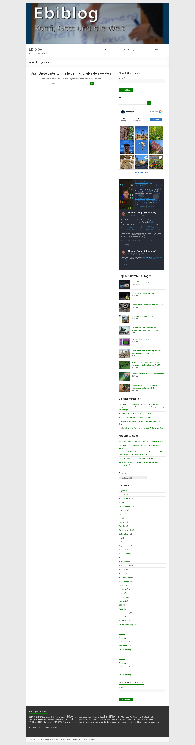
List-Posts (123, 589)
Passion (92, 722)
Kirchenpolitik (124, 565)
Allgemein (123, 490)
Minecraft (47, 722)
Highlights (132, 50)
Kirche (111, 719)
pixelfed (103, 721)
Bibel (70, 716)
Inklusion (122, 542)
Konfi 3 (121, 573)
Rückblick (118, 722)
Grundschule (50, 719)
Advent (54, 717)
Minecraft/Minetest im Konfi (143, 293)
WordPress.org (125, 650)
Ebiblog (35, 49)
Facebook (100, 717)
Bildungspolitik (125, 498)
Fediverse (135, 716)
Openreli (74, 722)
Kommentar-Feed (126, 646)
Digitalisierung (124, 506)
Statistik (130, 722)
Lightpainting (138, 719)
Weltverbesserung (126, 625)
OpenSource (83, 722)
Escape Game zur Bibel (140, 339)
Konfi (121, 569)
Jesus (82, 719)
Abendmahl (47, 717)
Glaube (154, 717)
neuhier (68, 721)
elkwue (94, 717)
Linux (146, 719)
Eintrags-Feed (124, 642)
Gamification (146, 717)
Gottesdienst (124, 534)
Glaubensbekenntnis (38, 719)
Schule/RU (123, 617)
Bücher (121, 502)
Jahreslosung (72, 719)
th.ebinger (123, 421)
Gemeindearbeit (125, 530)
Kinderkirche (124, 554)
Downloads (123, 510)
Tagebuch (122, 621)
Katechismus (103, 719)
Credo (83, 717)
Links (141, 50)
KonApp (118, 719)
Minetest (58, 721)
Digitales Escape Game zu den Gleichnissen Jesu (144, 428)
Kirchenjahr (123, 561)
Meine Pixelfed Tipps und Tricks (144, 316)
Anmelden (123, 638)
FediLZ (124, 716)
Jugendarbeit (124, 546)
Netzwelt (122, 601)
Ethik (121, 518)
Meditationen (124, 597)
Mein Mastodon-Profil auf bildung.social (43, 727)
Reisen (121, 609)
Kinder (121, 550)
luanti (152, 719)
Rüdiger (122, 413)
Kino (121, 557)
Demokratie (88, 717)
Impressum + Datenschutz (156, 50)
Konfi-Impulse (124, 577)
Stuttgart (138, 721)
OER (120, 605)
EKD (120, 514)
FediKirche (111, 716)
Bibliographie (109, 50)
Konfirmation (124, 581)
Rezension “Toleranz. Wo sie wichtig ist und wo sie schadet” (141, 441)
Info (120, 538)
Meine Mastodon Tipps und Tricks (145, 282)
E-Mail (122, 78)
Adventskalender (62, 717)
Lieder (121, 585)
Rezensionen (124, 613)
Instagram (59, 719)
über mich (121, 50)
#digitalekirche (36, 716)
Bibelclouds (77, 717)
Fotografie (123, 522)
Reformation (111, 722)
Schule (124, 722)
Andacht (122, 494)
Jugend (86, 719)
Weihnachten (153, 722)
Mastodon (35, 721)
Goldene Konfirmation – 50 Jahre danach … (148, 374)
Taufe (146, 722)
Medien (122, 593)
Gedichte (122, 526)
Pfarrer (96, 722)
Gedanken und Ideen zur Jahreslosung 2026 (149, 305)
